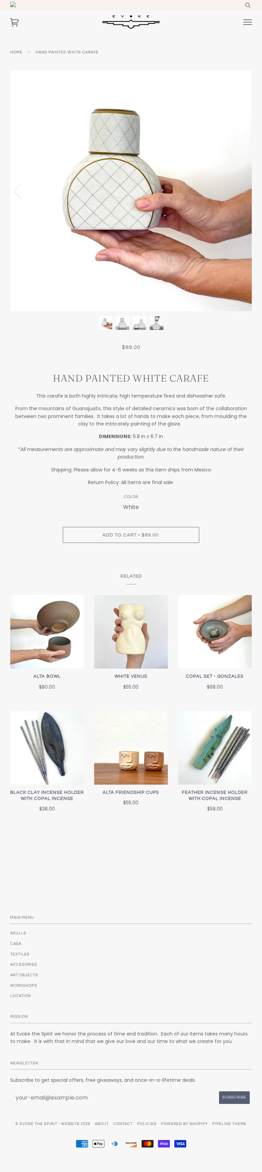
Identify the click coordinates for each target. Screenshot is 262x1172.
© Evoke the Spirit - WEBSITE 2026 (52, 1124)
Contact (123, 1124)
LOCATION (20, 996)
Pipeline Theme (229, 1124)
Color (131, 497)
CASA (15, 944)
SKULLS (18, 933)
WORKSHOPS (23, 986)
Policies (147, 1124)
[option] (131, 190)
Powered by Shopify (184, 1124)
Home (16, 52)
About (102, 1124)
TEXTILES (20, 954)
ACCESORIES (23, 964)
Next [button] (239, 190)
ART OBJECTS (24, 975)
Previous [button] (21, 190)
